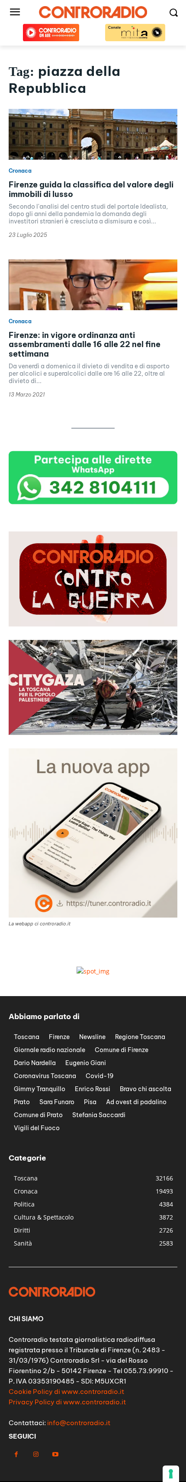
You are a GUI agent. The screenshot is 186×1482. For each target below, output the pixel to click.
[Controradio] (93, 12)
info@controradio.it (78, 1423)
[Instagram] (35, 1454)
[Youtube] (55, 1454)
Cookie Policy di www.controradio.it (66, 1391)
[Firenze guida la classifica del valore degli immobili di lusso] (93, 134)
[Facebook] (16, 1454)
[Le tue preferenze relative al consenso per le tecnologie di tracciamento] (171, 1474)
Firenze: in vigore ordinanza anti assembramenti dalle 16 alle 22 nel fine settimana (84, 344)
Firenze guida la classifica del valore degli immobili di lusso (91, 189)
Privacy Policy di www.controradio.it (67, 1402)
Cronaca (20, 171)
